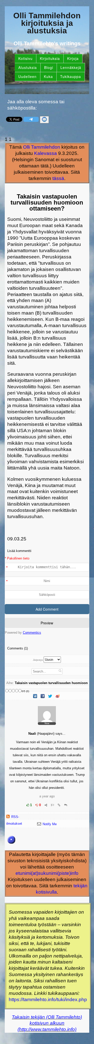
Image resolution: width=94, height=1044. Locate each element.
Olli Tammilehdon (41, 147)
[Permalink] (59, 805)
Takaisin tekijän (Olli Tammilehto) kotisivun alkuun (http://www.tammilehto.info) (47, 1023)
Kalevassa (45, 153)
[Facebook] (43, 696)
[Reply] (65, 805)
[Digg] (35, 696)
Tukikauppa (70, 76)
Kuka (48, 76)
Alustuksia (27, 67)
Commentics (32, 632)
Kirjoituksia (50, 58)
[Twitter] (50, 696)
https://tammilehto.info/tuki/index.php (48, 999)
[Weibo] (58, 696)
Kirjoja (73, 58)
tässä (58, 178)
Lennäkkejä (70, 67)
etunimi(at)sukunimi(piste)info (47, 873)
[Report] (52, 805)
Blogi (48, 67)
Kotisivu (25, 58)
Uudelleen (27, 76)
